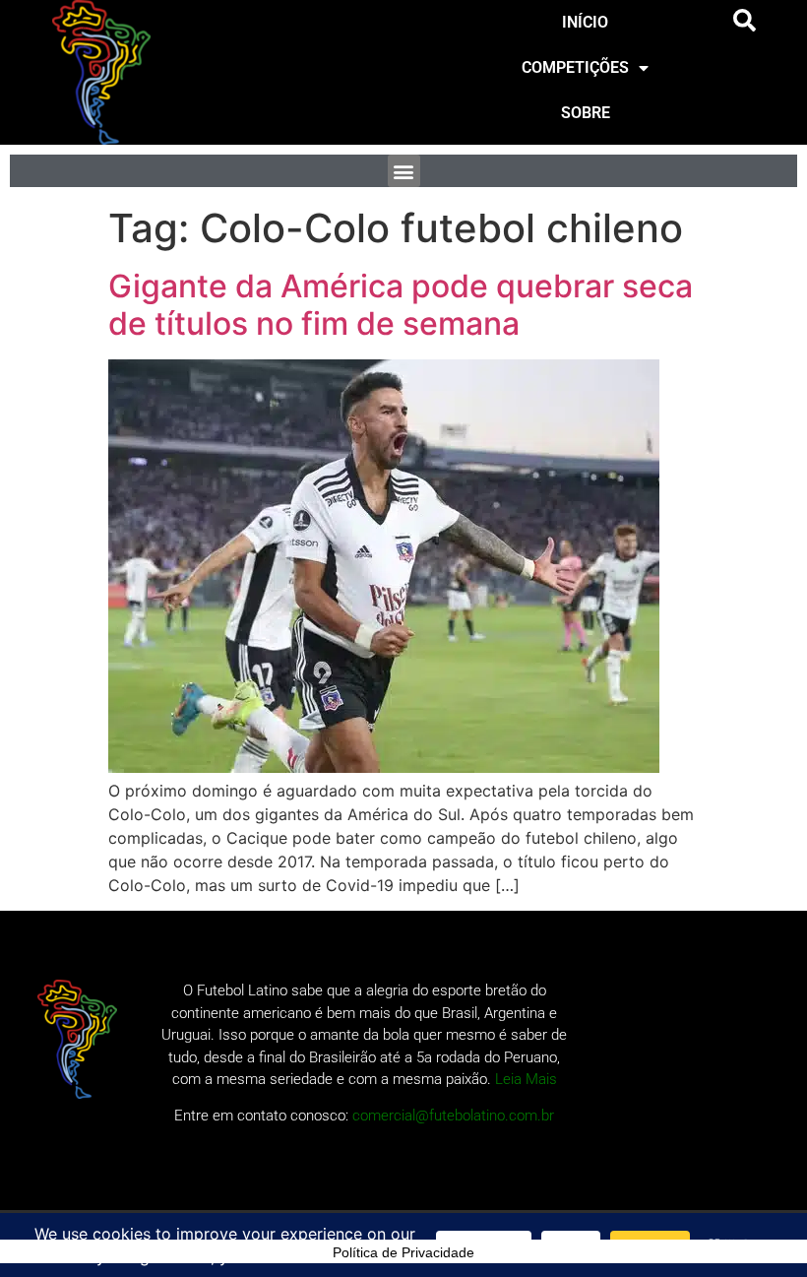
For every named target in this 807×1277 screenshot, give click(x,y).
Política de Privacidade (403, 1252)
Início (585, 22)
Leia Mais (526, 1079)
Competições (575, 67)
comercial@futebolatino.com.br (453, 1115)
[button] (745, 20)
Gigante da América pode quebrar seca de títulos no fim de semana (400, 305)
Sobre (585, 112)
